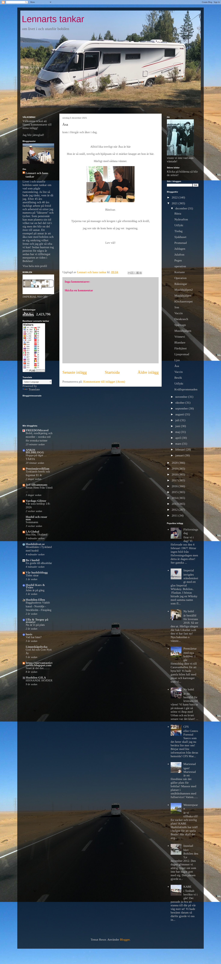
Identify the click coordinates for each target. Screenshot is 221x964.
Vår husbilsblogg (37, 572)
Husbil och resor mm (36, 518)
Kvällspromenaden (185, 389)
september (182, 408)
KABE (187, 886)
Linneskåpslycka (36, 646)
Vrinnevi (179, 336)
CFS (186, 726)
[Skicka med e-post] (129, 272)
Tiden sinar (32, 575)
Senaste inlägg (74, 372)
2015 (175, 492)
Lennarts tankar (53, 19)
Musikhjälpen (182, 295)
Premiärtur (190, 648)
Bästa (177, 213)
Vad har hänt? (33, 637)
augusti (180, 414)
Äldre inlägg (148, 372)
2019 (175, 468)
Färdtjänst (180, 348)
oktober (180, 402)
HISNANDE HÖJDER (39, 680)
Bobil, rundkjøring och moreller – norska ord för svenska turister (39, 437)
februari (180, 449)
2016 (175, 486)
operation (180, 266)
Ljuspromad (181, 354)
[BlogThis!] (132, 272)
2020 (175, 462)
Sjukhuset (180, 237)
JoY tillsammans (36, 484)
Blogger (125, 939)
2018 (175, 474)
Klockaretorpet (183, 301)
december (181, 208)
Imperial (188, 570)
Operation (180, 278)
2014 (175, 498)
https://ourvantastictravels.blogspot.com (39, 664)
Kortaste (179, 272)
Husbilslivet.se (35, 544)
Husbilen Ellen (35, 599)
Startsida (112, 372)
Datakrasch (181, 319)
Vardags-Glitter (36, 500)
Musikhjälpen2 (183, 289)
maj (178, 432)
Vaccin (178, 313)
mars (178, 443)
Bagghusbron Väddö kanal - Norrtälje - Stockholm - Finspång (38, 606)
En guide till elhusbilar (39, 563)
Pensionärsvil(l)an (37, 468)
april (178, 437)
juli (177, 420)
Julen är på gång (35, 590)
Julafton (179, 254)
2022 (175, 197)
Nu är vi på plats (35, 624)
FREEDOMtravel (37, 430)
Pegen (178, 260)
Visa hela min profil (35, 266)
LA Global (32, 531)
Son (176, 307)
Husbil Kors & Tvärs (35, 586)
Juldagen (179, 248)
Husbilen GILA (36, 677)
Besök (178, 377)
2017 (175, 480)
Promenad (180, 242)
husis (29, 634)
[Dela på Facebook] (137, 272)
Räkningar (180, 283)
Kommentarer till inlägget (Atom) (104, 381)
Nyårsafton (181, 219)
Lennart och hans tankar (37, 174)
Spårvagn (180, 324)
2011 (175, 515)
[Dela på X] (134, 272)
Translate (34, 389)
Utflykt (178, 225)
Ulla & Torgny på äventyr (37, 621)
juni (178, 426)
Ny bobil (188, 611)
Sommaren (32, 522)
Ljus (177, 360)
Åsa (176, 366)
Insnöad (188, 845)
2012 (175, 509)
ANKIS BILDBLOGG (35, 451)
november (181, 396)
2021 (175, 203)
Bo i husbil (33, 560)
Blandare (179, 342)
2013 (175, 503)
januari (180, 455)
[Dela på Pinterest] (140, 272)
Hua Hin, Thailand (36, 534)
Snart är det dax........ (38, 668)
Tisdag (178, 231)
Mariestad (189, 764)
